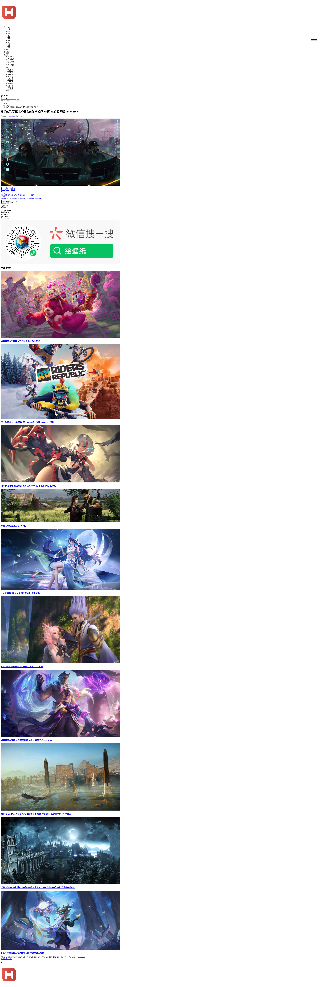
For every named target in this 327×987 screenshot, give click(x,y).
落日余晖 (10, 87)
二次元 (9, 30)
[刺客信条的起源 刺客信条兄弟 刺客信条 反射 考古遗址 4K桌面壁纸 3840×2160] (60, 810)
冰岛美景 (10, 78)
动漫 (8, 31)
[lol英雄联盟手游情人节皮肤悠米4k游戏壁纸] (60, 337)
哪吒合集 (10, 69)
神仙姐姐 (10, 72)
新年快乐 (10, 71)
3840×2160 (10, 59)
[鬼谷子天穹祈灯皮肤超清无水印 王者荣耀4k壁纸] (60, 949)
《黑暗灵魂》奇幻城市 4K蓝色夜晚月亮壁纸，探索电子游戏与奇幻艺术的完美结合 (38, 887)
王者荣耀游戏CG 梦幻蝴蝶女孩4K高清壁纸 (20, 593)
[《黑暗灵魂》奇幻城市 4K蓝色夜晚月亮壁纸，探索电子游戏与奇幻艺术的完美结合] (60, 883)
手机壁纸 (7, 53)
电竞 (13, 188)
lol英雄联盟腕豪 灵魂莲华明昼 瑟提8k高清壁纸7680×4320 (26, 740)
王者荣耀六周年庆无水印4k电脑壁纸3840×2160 (22, 666)
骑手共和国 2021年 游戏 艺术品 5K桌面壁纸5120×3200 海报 (27, 422)
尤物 (8, 38)
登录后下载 (5, 203)
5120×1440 (10, 58)
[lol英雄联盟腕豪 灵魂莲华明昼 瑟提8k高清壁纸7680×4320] (60, 736)
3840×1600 (10, 65)
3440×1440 (10, 62)
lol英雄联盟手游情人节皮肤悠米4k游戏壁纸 (20, 341)
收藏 (7, 190)
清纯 (8, 35)
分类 (5, 26)
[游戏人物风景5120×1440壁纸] (60, 522)
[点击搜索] (18, 100)
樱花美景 (10, 80)
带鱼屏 (6, 49)
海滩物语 (10, 83)
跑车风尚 (10, 89)
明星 (8, 33)
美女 (8, 44)
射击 (4, 188)
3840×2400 (10, 61)
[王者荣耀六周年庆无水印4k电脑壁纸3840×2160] (60, 663)
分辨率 (6, 55)
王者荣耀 (10, 85)
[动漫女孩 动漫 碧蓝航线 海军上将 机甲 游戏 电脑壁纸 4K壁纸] (60, 482)
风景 (8, 28)
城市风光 (10, 74)
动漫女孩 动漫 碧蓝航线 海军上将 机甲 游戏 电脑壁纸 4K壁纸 (28, 486)
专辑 (6, 67)
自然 (8, 46)
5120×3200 (10, 64)
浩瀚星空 (10, 81)
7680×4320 (10, 56)
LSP (6, 92)
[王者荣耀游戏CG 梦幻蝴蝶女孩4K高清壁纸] (60, 589)
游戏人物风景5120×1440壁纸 (13, 526)
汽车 (8, 40)
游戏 (8, 42)
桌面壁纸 (7, 51)
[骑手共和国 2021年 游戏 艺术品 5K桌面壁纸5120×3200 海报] (60, 418)
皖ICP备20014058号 (6, 959)
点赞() (13, 190)
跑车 (8, 47)
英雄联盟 (10, 76)
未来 (7, 188)
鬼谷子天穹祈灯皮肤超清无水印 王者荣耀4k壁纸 (22, 953)
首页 (5, 103)
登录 (8, 95)
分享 (3, 190)
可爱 (8, 37)
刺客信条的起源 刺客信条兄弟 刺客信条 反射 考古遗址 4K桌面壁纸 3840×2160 (36, 814)
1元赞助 (7, 90)
